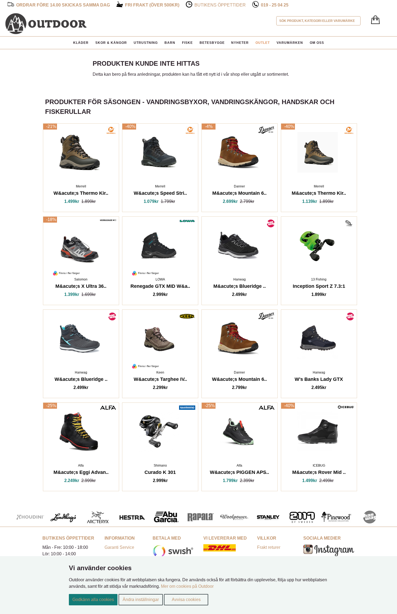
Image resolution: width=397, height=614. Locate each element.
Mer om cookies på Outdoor (187, 586)
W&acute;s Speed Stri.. (160, 194)
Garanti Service (119, 547)
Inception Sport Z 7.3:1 (319, 287)
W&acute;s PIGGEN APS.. (239, 473)
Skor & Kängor (111, 43)
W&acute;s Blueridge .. (81, 380)
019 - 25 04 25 (274, 5)
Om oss (317, 43)
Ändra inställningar (141, 599)
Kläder (81, 43)
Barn (169, 43)
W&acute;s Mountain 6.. (239, 380)
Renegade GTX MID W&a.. (160, 287)
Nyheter (240, 43)
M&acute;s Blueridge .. (239, 287)
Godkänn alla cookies (93, 599)
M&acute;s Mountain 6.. (239, 194)
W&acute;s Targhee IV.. (160, 380)
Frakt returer (268, 547)
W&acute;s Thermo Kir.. (80, 194)
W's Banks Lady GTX (319, 380)
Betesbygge (212, 43)
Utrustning (146, 43)
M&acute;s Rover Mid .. (319, 473)
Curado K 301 (160, 473)
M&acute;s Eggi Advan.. (81, 473)
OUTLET (262, 43)
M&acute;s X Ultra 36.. (80, 287)
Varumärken (290, 43)
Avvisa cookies (186, 599)
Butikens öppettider (220, 5)
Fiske (187, 43)
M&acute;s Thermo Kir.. (319, 194)
